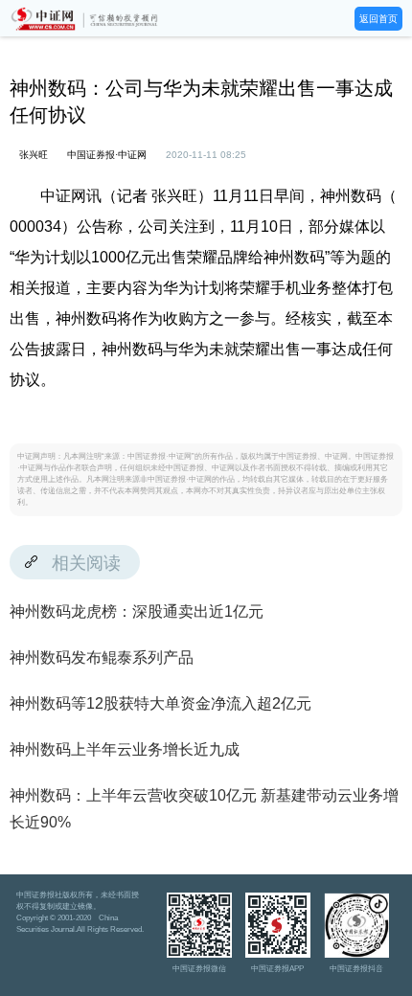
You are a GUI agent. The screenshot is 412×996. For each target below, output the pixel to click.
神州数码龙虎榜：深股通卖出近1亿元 (136, 611)
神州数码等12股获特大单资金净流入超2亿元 (160, 703)
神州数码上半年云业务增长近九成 (125, 749)
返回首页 (378, 18)
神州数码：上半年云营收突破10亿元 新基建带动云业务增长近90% (204, 808)
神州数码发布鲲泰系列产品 (102, 657)
